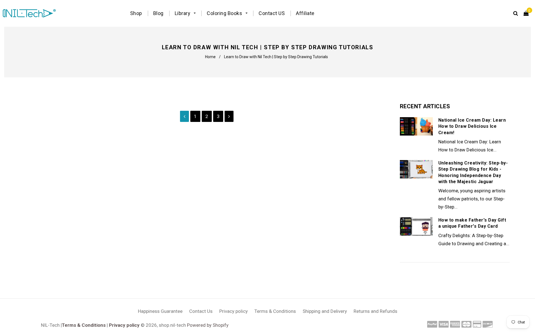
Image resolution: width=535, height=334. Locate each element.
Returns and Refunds (375, 311)
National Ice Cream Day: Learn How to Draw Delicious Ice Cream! (472, 126)
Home (210, 57)
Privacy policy (233, 311)
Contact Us (201, 311)
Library (183, 13)
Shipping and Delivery (325, 311)
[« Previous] (184, 116)
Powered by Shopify (207, 325)
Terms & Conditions (275, 311)
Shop (136, 13)
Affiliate (305, 13)
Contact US (272, 13)
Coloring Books (225, 13)
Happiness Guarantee (160, 311)
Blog (158, 13)
